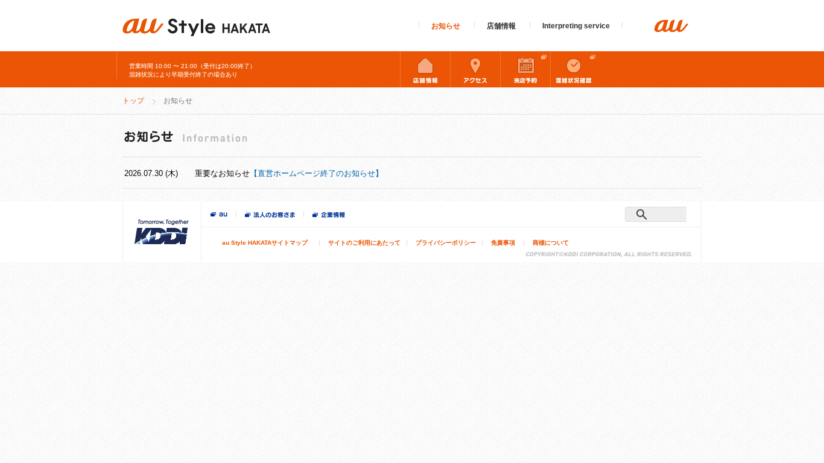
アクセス (475, 69)
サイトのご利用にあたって (364, 242)
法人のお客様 (270, 216)
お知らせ (445, 26)
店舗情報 (501, 26)
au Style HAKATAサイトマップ (265, 242)
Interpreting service (576, 26)
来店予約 (525, 69)
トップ (133, 100)
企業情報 (328, 216)
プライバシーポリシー (446, 242)
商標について (551, 242)
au (219, 215)
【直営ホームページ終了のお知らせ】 (316, 173)
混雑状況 (575, 69)
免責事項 (503, 242)
